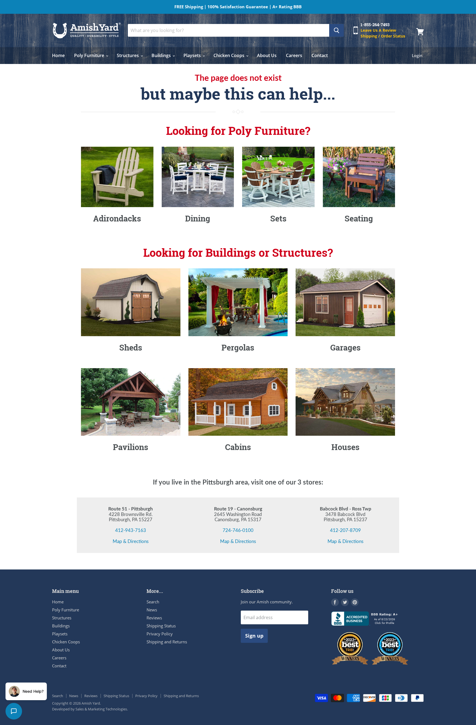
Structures (128, 55)
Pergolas (237, 347)
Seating (359, 218)
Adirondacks (117, 218)
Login (417, 55)
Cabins (238, 447)
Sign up (254, 635)
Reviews (154, 617)
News (152, 609)
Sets (278, 218)
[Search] (336, 30)
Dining (197, 218)
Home (58, 55)
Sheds (130, 347)
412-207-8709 (345, 530)
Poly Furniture (89, 55)
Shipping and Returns (167, 641)
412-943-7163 (130, 530)
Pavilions (130, 447)
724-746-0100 (238, 530)
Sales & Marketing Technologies (101, 709)
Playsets (192, 55)
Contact (320, 55)
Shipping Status (161, 625)
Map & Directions (130, 541)
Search (153, 601)
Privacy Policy (160, 633)
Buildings (162, 55)
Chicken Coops (229, 55)
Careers (294, 55)
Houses (345, 447)
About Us (267, 55)
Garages (345, 347)
